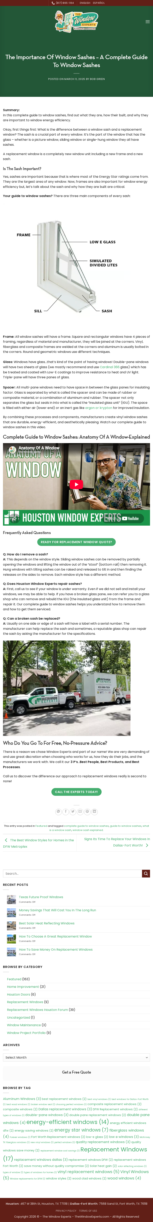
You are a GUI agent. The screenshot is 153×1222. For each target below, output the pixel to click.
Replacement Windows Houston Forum (37, 1009)
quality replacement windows (103, 1142)
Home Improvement (23, 986)
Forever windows (20, 1137)
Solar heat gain (103, 1166)
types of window (13, 1172)
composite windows (20, 1109)
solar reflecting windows (132, 1166)
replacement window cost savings (60, 1150)
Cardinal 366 (110, 367)
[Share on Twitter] (73, 812)
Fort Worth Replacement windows (58, 1137)
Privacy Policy (66, 1210)
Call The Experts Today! (76, 792)
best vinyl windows (99, 1099)
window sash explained (88, 830)
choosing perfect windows (71, 1104)
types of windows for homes (40, 1172)
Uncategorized (18, 1017)
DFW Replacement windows (115, 1109)
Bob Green (97, 79)
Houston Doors (18, 994)
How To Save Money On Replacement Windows (56, 949)
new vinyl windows (42, 1142)
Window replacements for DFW (27, 1178)
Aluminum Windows (22, 1099)
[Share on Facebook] (65, 812)
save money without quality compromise (56, 1166)
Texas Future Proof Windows (41, 897)
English (85, 3)
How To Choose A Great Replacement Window (55, 936)
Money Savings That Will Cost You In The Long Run (57, 910)
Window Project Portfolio (26, 1033)
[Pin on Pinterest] (87, 812)
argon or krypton (98, 408)
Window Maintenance (24, 1025)
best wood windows (18, 1104)
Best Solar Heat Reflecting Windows (47, 923)
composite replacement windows (114, 1104)
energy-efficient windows (67, 1122)
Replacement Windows (25, 1002)
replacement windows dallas (41, 1159)
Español (99, 3)
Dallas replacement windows (65, 1109)
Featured (41, 826)
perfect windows (64, 1142)
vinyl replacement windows (89, 1171)
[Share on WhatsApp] (58, 812)
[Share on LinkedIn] (94, 812)
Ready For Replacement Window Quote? (76, 542)
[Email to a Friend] (80, 812)
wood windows (124, 1178)
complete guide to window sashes (86, 826)
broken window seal (43, 1104)
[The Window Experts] (76, 21)
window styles (59, 1178)
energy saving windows (34, 1131)
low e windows (124, 1137)
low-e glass (97, 1137)
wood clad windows (89, 1178)
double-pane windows (47, 1115)
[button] (147, 21)
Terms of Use (88, 1210)
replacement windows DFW (91, 1160)
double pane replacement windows (97, 1115)
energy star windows (81, 1130)
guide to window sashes (125, 826)
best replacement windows (64, 1099)
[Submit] (146, 873)
